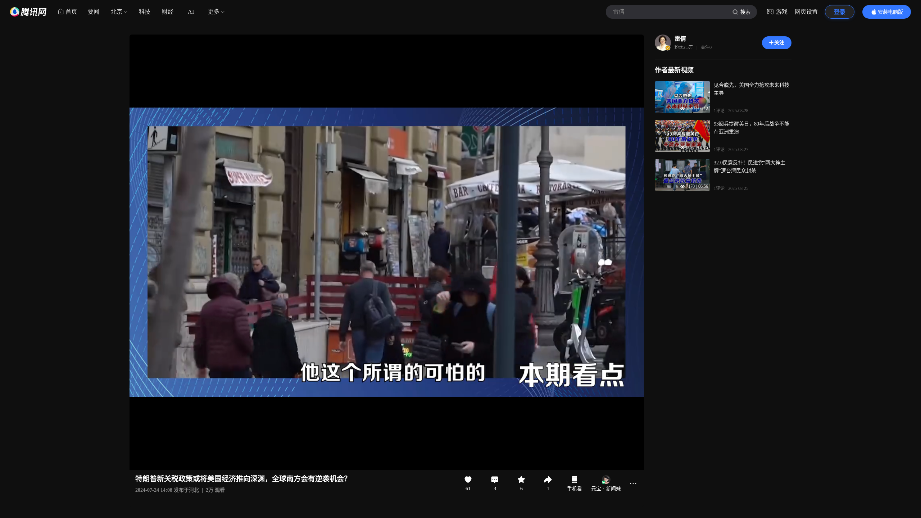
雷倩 (680, 39)
